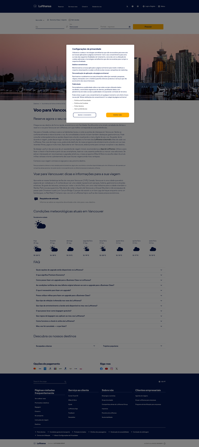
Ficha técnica (79, 106)
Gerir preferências (80, 109)
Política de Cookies (81, 103)
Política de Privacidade (82, 100)
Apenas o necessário (84, 115)
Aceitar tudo (117, 115)
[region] (100, 84)
